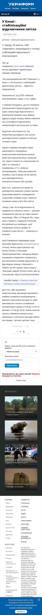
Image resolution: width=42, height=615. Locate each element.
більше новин (21, 380)
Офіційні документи (26, 537)
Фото (23, 510)
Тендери (9, 567)
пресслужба (19, 66)
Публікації (25, 503)
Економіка (9, 513)
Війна (8, 503)
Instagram (6, 376)
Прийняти (21, 612)
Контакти (9, 551)
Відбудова (9, 506)
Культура (9, 531)
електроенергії (30, 244)
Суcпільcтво (10, 528)
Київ (27, 326)
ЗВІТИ (8, 587)
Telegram (35, 374)
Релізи (24, 542)
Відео (23, 514)
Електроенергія (18, 326)
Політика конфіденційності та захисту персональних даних (12, 579)
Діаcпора (9, 535)
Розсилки (9, 595)
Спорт (8, 538)
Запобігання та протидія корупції (12, 571)
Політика (9, 510)
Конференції (26, 533)
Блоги (23, 517)
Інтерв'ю (25, 507)
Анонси (33, 8)
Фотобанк (15, 8)
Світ (7, 521)
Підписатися (12, 365)
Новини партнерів (25, 528)
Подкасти (25, 500)
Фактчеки (9, 517)
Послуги (8, 8)
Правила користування (11, 563)
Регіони (8, 524)
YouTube (17, 376)
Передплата (10, 555)
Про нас (9, 548)
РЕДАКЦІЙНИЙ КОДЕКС (11, 591)
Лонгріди (25, 524)
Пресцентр (25, 8)
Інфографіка (26, 521)
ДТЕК (16, 168)
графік (27, 99)
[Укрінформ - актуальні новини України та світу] (21, 4)
